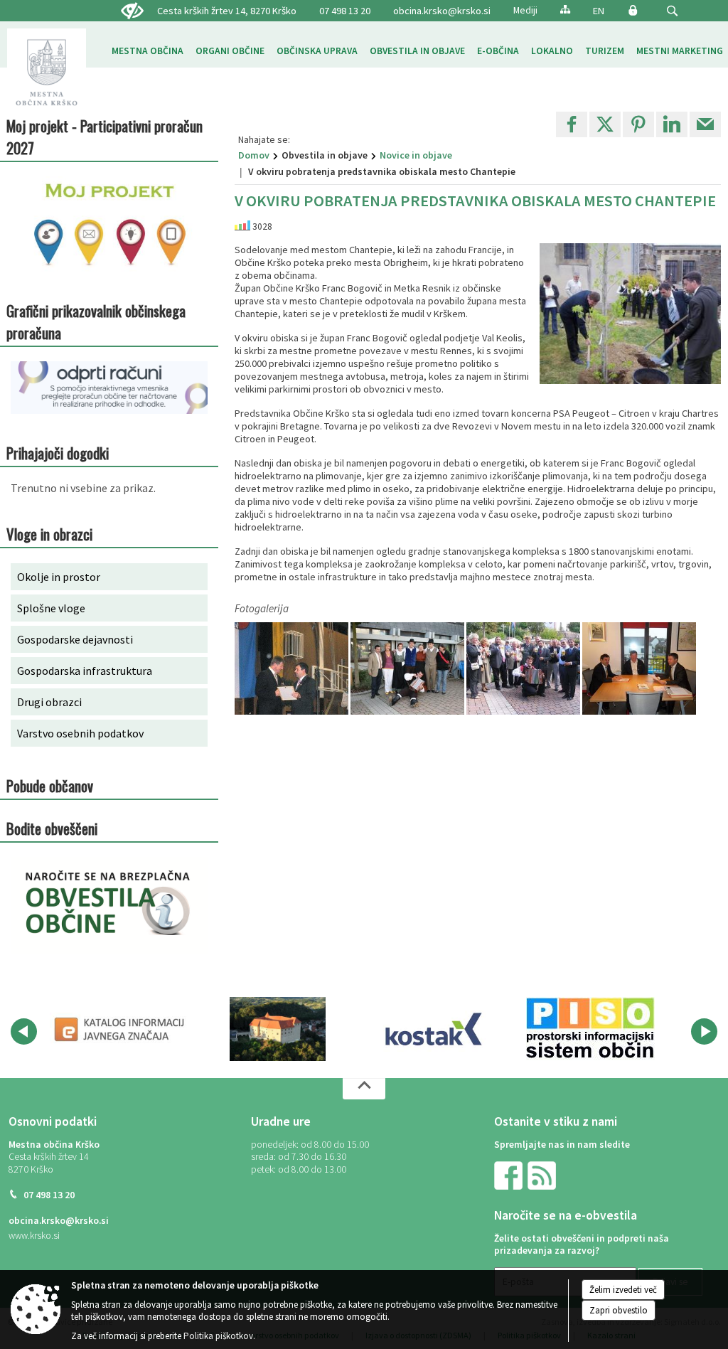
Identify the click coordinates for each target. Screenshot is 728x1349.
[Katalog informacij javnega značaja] (121, 1029)
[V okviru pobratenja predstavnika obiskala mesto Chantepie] (292, 669)
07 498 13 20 (344, 10)
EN (598, 10)
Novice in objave (416, 155)
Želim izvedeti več (623, 1290)
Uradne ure (281, 1121)
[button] (672, 11)
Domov (253, 155)
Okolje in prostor (58, 577)
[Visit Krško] (278, 1029)
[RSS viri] (543, 1174)
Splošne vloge (51, 608)
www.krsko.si (34, 1236)
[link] (571, 124)
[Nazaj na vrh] (364, 1088)
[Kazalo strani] (565, 9)
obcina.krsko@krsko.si (442, 10)
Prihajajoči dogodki (57, 453)
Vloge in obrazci (49, 534)
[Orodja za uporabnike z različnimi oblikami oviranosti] (132, 11)
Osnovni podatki (53, 1121)
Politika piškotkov (218, 1336)
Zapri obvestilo (618, 1310)
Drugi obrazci (49, 702)
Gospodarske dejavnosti (75, 639)
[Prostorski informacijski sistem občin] (590, 1029)
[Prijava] (632, 10)
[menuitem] (147, 51)
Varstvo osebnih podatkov (80, 733)
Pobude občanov (49, 785)
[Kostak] (434, 1029)
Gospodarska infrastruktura (84, 670)
